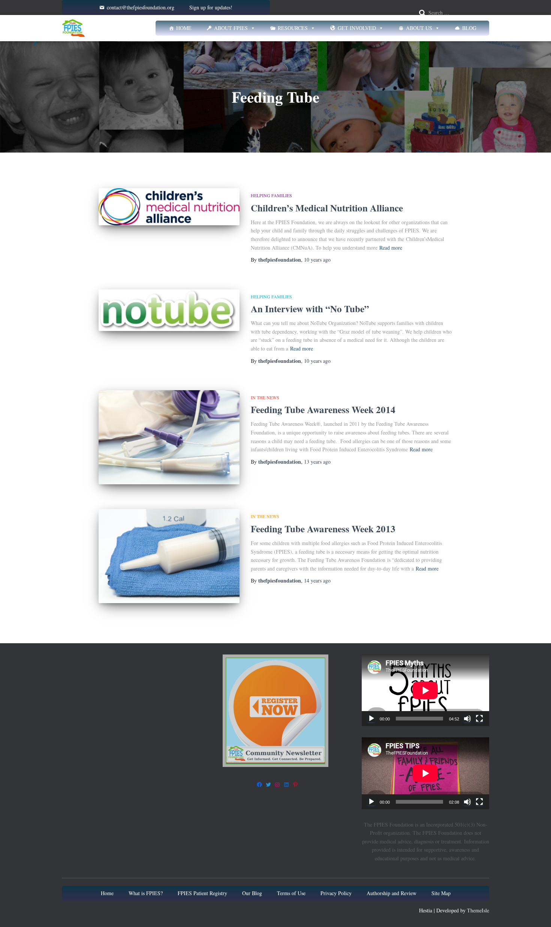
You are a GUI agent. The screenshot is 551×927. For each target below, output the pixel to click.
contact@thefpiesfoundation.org (140, 7)
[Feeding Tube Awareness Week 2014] (169, 437)
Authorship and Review (391, 893)
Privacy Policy (336, 893)
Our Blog (252, 893)
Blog (469, 27)
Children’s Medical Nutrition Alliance (327, 208)
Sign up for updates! (210, 7)
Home (184, 27)
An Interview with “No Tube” (310, 309)
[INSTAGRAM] (277, 784)
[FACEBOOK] (259, 784)
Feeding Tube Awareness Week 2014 (323, 409)
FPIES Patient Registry (202, 893)
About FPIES (231, 27)
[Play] (371, 718)
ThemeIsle (478, 910)
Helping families (271, 195)
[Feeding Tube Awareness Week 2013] (169, 556)
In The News (265, 397)
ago (317, 259)
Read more (390, 247)
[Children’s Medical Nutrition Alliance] (169, 206)
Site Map (441, 893)
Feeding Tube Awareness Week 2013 (323, 529)
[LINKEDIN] (286, 784)
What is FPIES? (146, 893)
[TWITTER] (268, 784)
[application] (425, 690)
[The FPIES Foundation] (73, 28)
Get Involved (357, 27)
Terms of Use (291, 893)
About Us (419, 27)
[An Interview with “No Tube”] (169, 310)
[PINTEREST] (295, 784)
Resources (293, 27)
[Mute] (467, 718)
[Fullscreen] (479, 718)
